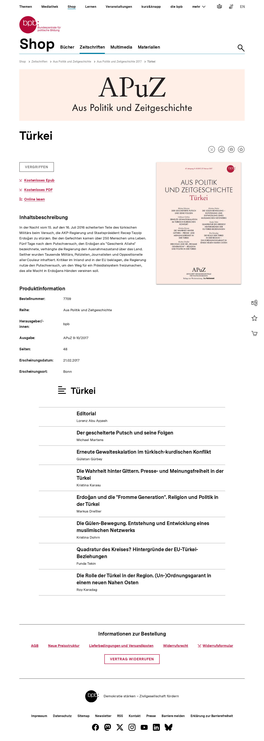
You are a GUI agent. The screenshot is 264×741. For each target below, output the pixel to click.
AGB (34, 646)
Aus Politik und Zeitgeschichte (72, 61)
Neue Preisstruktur (63, 646)
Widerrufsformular (218, 646)
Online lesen (34, 199)
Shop (22, 61)
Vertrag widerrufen (132, 659)
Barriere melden (173, 716)
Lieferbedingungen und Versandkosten (121, 646)
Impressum (39, 716)
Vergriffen (37, 168)
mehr (198, 7)
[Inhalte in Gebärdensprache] (231, 7)
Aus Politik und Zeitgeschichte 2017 (119, 61)
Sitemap (83, 716)
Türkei (151, 61)
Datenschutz (62, 716)
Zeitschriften (39, 61)
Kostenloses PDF (38, 190)
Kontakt (134, 716)
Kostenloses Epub (39, 180)
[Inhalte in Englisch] (242, 7)
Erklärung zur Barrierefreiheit (212, 716)
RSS (120, 716)
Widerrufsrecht (175, 646)
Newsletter (103, 716)
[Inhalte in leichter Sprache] (219, 7)
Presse (151, 716)
